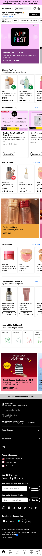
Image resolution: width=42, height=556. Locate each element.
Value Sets (5, 332)
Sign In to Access (9, 313)
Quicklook (5, 82)
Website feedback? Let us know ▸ (21, 396)
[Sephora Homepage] (7, 8)
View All (37, 281)
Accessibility (25, 532)
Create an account (7, 16)
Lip (25, 332)
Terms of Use (16, 532)
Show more (36, 162)
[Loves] (34, 8)
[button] (9, 302)
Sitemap (33, 532)
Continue (34, 488)
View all (37, 107)
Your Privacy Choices (8, 535)
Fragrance (16, 332)
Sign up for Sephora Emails (12, 495)
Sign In (34, 15)
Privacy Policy (6, 532)
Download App (9, 154)
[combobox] (23, 8)
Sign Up (35, 500)
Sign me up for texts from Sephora (15, 483)
